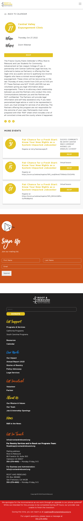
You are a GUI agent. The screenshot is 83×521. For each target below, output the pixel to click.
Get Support (13, 322)
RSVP (28, 55)
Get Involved (15, 382)
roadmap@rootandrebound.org (57, 512)
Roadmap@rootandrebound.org (20, 446)
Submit (6, 273)
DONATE (15, 314)
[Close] (81, 502)
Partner (9, 390)
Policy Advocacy (14, 369)
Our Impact (11, 358)
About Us (12, 398)
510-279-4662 (12, 462)
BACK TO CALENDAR (17, 14)
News (9, 419)
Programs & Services (15, 327)
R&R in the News (13, 424)
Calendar (10, 344)
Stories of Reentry (14, 365)
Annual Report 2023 (15, 362)
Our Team (10, 407)
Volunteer (10, 387)
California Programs (15, 331)
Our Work (12, 353)
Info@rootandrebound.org (18, 469)
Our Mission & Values (15, 403)
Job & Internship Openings (18, 411)
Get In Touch (15, 435)
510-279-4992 (41, 519)
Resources (11, 340)
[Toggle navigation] (80, 3)
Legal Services (12, 373)
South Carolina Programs (17, 334)
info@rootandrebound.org (18, 440)
